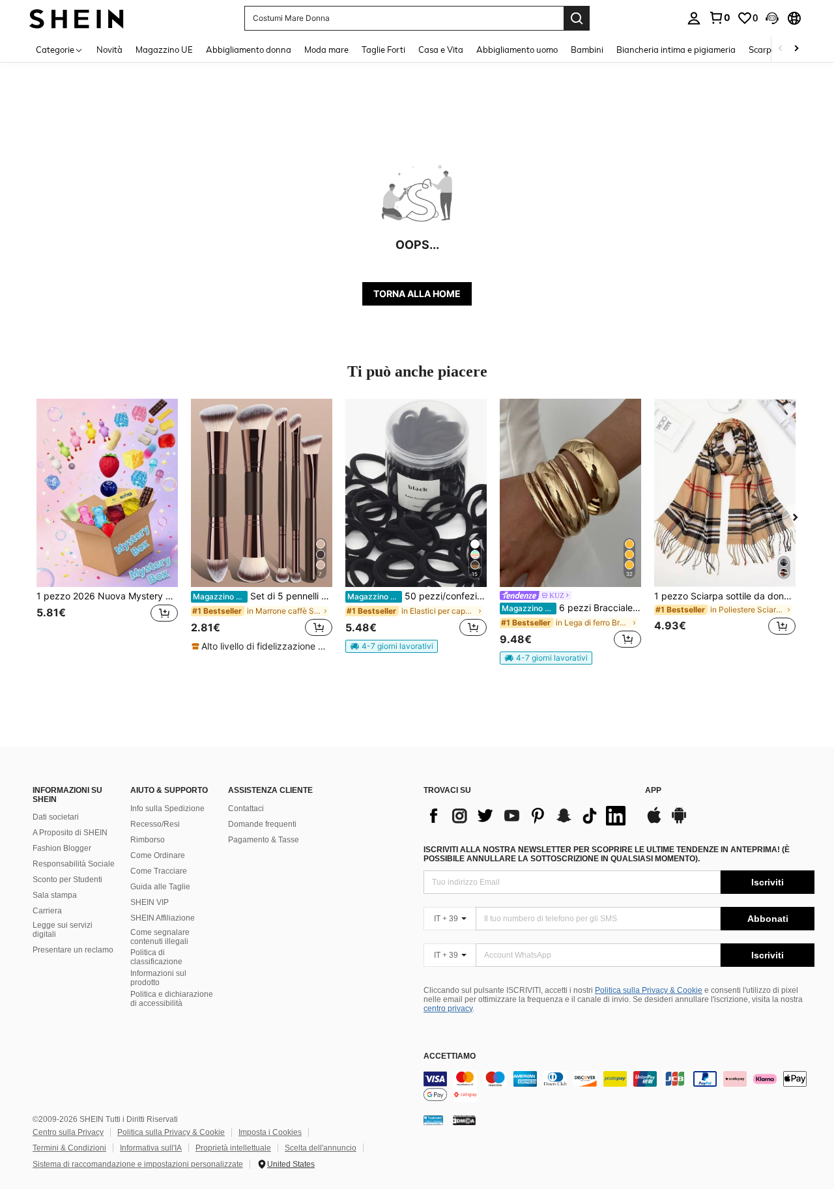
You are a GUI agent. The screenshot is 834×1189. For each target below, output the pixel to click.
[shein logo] (76, 18)
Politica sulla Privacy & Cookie (648, 990)
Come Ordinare (157, 855)
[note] (261, 646)
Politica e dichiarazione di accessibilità (171, 999)
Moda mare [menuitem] (326, 49)
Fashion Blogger (62, 848)
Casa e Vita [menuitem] (440, 49)
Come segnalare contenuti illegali (160, 937)
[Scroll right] (796, 49)
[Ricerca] (577, 18)
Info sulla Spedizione (167, 808)
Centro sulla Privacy (68, 1132)
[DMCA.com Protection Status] (464, 1120)
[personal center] (694, 18)
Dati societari (56, 817)
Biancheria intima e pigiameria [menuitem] (676, 49)
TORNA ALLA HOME (417, 293)
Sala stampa (55, 895)
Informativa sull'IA (151, 1148)
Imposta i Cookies (270, 1132)
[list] (528, 815)
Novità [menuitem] (109, 49)
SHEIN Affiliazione (162, 918)
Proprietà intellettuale (233, 1148)
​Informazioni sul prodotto (158, 978)
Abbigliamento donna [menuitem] (248, 49)
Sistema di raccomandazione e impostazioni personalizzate (138, 1164)
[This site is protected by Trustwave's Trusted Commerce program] (433, 1120)
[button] (772, 18)
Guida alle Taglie (160, 886)
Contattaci (246, 808)
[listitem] (107, 525)
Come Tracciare (158, 871)
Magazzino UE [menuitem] (164, 49)
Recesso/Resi (155, 824)
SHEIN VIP (149, 902)
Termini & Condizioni (69, 1148)
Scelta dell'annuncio (320, 1148)
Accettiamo (450, 1056)
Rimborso (147, 839)
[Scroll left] (780, 49)
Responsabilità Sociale (74, 863)
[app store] (654, 821)
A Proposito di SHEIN (70, 832)
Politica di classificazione (156, 957)
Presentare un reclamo (73, 949)
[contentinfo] (619, 1086)
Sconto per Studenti (67, 879)
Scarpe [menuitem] (762, 49)
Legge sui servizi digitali (63, 930)
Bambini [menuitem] (587, 49)
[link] (719, 17)
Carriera (47, 910)
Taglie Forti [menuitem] (383, 49)
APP (653, 790)
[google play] (679, 821)
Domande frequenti (262, 824)
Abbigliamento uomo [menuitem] (517, 49)
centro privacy (448, 1008)
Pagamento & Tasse (263, 839)
